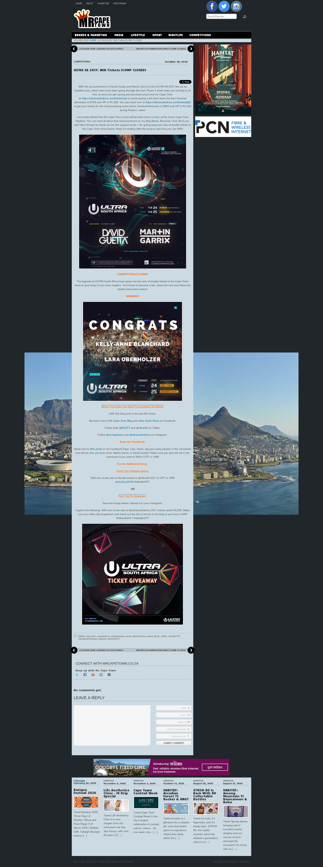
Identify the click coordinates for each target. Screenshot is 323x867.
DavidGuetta (117, 636)
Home (79, 3)
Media (117, 35)
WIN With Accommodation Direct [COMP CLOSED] (161, 49)
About (89, 3)
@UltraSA (142, 427)
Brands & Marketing (89, 35)
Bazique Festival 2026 (85, 791)
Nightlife (175, 34)
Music (157, 636)
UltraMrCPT (174, 636)
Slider (164, 636)
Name (183, 708)
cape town (91, 636)
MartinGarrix (139, 636)
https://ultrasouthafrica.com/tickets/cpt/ (104, 98)
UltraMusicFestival (87, 639)
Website (182, 722)
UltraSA (102, 639)
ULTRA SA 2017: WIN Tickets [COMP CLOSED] (110, 70)
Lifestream (119, 3)
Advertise (103, 3)
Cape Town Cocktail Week (145, 791)
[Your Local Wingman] (92, 7)
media (150, 636)
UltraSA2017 (113, 639)
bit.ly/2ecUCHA (124, 481)
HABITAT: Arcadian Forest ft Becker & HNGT (176, 794)
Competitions (200, 34)
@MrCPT (124, 427)
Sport (157, 34)
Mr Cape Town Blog (121, 420)
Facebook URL (179, 736)
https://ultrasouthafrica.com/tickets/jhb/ (168, 102)
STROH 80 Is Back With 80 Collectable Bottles (204, 794)
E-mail (183, 715)
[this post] (95, 448)
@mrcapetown (114, 434)
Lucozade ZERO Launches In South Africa (101, 49)
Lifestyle (136, 35)
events (128, 636)
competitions (103, 636)
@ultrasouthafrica (139, 434)
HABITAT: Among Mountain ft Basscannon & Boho (235, 796)
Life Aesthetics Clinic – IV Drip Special (116, 793)
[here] (155, 120)
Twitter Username (176, 729)
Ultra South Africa (149, 420)
